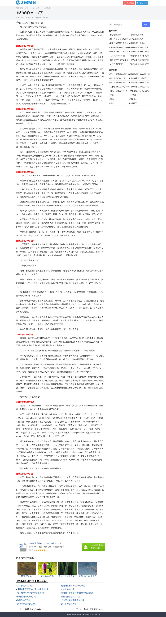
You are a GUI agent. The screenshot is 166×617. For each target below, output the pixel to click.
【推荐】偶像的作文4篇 (32, 609)
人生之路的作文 (67, 589)
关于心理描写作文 (68, 604)
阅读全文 (38, 17)
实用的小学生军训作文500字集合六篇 (77, 593)
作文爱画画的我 (136, 35)
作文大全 (35, 8)
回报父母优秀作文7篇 (118, 91)
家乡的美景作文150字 (26, 604)
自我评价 (134, 103)
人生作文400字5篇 (25, 586)
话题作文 (47, 8)
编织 (112, 103)
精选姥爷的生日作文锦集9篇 (73, 586)
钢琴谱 (133, 95)
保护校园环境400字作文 (119, 74)
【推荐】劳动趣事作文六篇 (72, 600)
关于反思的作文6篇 (118, 83)
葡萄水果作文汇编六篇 (119, 52)
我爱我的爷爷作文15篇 (70, 597)
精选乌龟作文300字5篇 (27, 597)
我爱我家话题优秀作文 (119, 43)
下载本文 (45, 17)
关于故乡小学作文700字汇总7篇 (30, 593)
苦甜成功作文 (115, 35)
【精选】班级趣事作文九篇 (93, 609)
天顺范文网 (80, 614)
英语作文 (134, 99)
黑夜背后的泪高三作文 (139, 47)
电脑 (112, 95)
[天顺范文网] (26, 2)
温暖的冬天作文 (24, 600)
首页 (26, 8)
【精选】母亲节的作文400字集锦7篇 (32, 589)
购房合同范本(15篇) (118, 78)
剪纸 (112, 99)
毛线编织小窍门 (136, 39)
